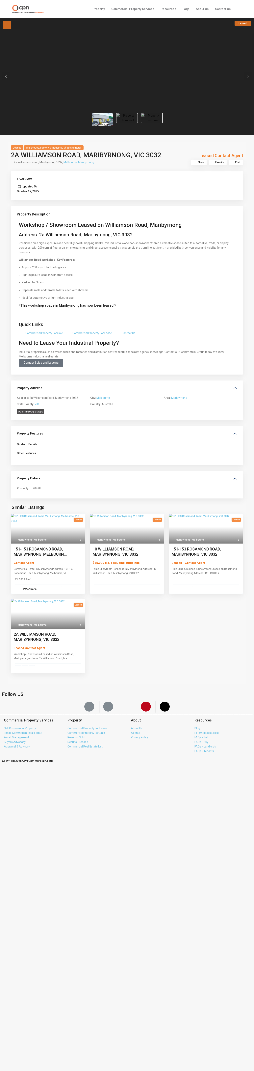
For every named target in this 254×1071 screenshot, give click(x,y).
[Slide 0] (102, 119)
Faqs (186, 9)
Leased (17, 147)
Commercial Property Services (132, 9)
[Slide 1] (127, 118)
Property (99, 9)
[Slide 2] (152, 118)
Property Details (28, 478)
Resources (168, 9)
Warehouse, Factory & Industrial (44, 147)
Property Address (29, 388)
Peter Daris (30, 588)
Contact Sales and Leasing (41, 362)
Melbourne (70, 162)
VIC (37, 404)
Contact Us (223, 9)
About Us (202, 9)
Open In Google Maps (30, 411)
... (67, 573)
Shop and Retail (73, 147)
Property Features (30, 433)
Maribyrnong (86, 162)
